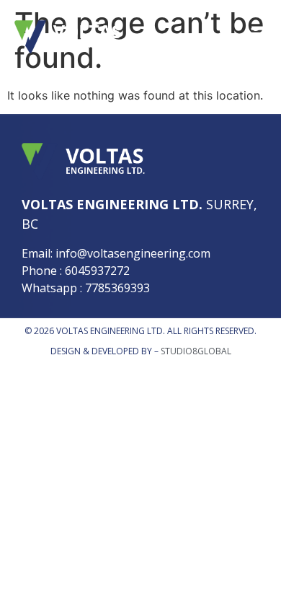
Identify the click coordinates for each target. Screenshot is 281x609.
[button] (259, 36)
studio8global (196, 351)
